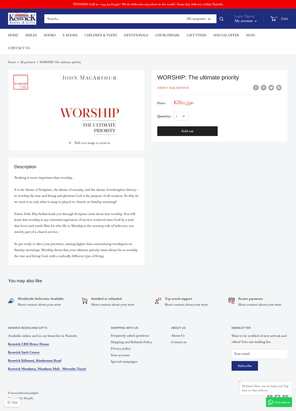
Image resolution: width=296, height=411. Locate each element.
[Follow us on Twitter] (277, 397)
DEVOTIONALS (136, 35)
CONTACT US (19, 48)
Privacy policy (121, 348)
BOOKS (50, 35)
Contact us (178, 342)
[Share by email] (279, 87)
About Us (177, 335)
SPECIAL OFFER (226, 35)
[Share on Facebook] (256, 87)
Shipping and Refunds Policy (131, 342)
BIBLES (31, 35)
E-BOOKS (70, 35)
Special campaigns (124, 361)
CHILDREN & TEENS (101, 35)
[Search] (221, 18)
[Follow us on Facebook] (270, 397)
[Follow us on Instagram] (285, 397)
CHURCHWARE (167, 35)
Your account (120, 355)
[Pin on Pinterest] (263, 87)
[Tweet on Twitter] (271, 87)
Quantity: (164, 116)
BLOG (251, 35)
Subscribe (245, 366)
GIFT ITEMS (196, 35)
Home (12, 62)
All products (27, 62)
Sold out (187, 131)
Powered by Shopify (20, 398)
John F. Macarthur (173, 88)
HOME (13, 35)
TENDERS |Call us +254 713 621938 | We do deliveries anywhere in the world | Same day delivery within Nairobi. (148, 4)
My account (244, 21)
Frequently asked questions (130, 335)
